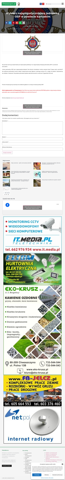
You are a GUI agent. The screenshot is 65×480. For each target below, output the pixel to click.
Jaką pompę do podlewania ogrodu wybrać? (51, 179)
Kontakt (27, 457)
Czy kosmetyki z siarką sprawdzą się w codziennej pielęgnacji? (19, 189)
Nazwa (4, 136)
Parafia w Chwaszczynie (51, 452)
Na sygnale (35, 26)
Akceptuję (36, 474)
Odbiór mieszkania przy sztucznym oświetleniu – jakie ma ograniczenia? (50, 172)
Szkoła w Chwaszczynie (51, 454)
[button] (62, 464)
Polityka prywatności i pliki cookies (47, 477)
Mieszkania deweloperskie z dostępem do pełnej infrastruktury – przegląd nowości (20, 180)
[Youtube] (43, 4)
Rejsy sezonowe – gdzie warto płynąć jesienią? (21, 162)
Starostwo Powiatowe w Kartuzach (54, 459)
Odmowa (47, 474)
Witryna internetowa (7, 147)
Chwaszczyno (28, 453)
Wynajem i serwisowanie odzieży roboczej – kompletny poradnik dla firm (51, 163)
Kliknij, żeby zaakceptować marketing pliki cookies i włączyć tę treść (32, 53)
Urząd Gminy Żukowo (51, 455)
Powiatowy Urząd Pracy (51, 461)
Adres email (5, 141)
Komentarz (5, 120)
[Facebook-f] (41, 4)
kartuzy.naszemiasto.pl (18, 97)
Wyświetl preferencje (57, 474)
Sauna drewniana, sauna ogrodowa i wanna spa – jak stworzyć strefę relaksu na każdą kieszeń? (20, 172)
